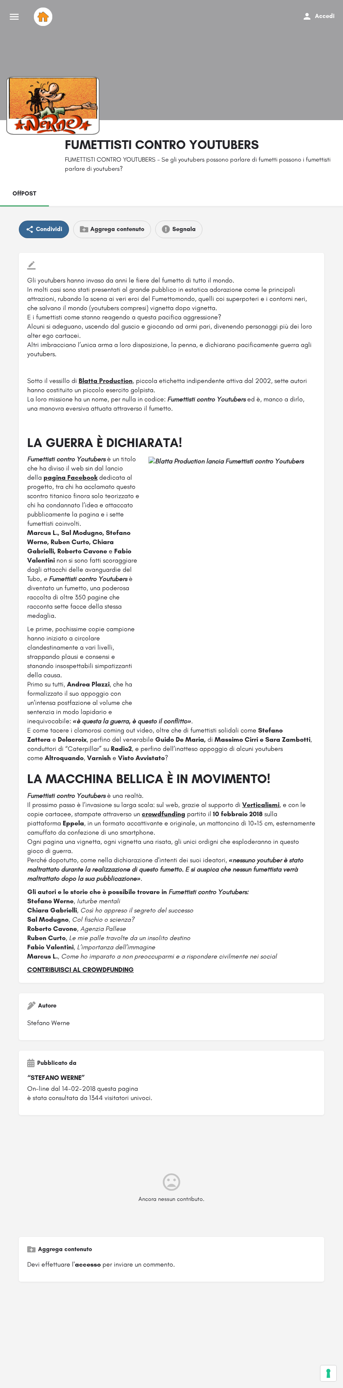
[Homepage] (44, 16)
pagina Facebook (70, 477)
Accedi (325, 16)
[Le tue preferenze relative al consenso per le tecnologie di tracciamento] (328, 1373)
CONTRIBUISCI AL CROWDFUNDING (80, 970)
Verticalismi (260, 805)
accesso (88, 1264)
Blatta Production (106, 381)
